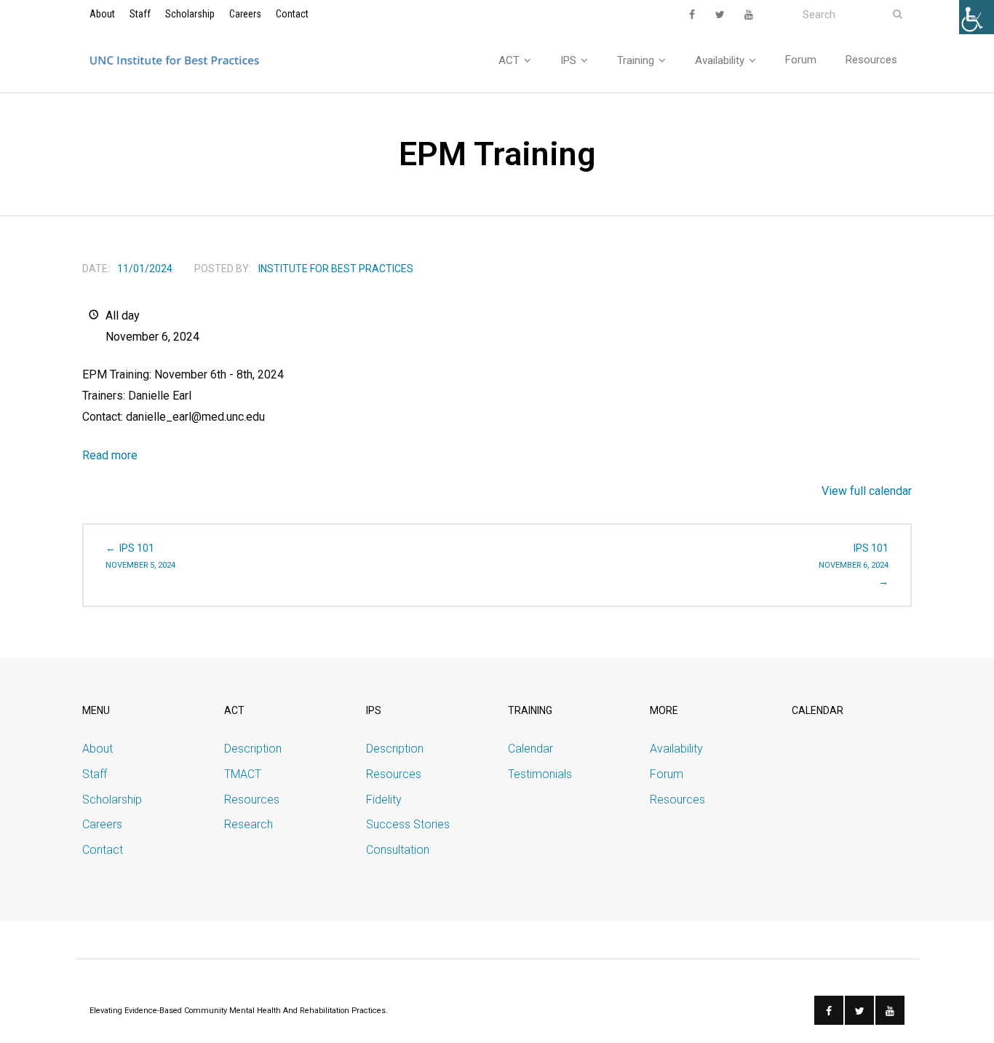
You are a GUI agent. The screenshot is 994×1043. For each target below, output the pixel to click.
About (102, 14)
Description (253, 749)
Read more (110, 455)
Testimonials (540, 774)
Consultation (397, 850)
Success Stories (408, 824)
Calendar (530, 749)
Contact (292, 14)
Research (248, 824)
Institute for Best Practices (335, 268)
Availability (676, 749)
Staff (140, 14)
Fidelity (384, 799)
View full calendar (867, 491)
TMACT (242, 774)
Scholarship (190, 14)
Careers (245, 14)
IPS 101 (140, 555)
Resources (251, 799)
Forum (666, 774)
